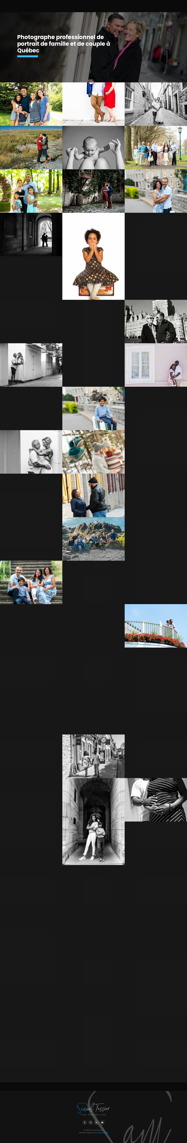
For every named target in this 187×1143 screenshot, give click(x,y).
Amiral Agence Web (101, 1133)
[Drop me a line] (102, 1122)
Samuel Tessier (93, 1115)
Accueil (83, 1115)
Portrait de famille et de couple (28, 56)
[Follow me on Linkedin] (96, 1122)
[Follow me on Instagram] (90, 1122)
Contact (103, 1115)
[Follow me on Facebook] (84, 1122)
